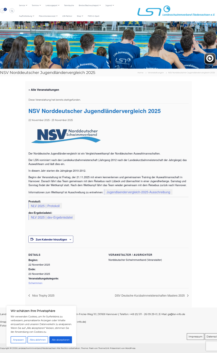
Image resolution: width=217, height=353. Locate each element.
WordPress (130, 348)
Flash (91, 348)
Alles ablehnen (38, 339)
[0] (2, 10)
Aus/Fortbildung (25, 16)
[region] (41, 326)
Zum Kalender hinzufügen (51, 239)
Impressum (195, 336)
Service (22, 5)
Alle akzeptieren (61, 339)
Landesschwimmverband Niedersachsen (36, 348)
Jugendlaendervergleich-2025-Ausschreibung (138, 192)
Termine (35, 5)
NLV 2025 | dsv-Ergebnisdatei (52, 217)
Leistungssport (51, 5)
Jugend (108, 5)
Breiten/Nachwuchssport (89, 5)
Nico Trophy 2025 (42, 295)
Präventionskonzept (47, 16)
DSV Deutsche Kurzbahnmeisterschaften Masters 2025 (150, 295)
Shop (79, 16)
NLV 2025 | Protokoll (45, 205)
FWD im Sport (93, 16)
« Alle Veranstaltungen (43, 90)
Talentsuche (69, 5)
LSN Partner (67, 16)
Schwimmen (35, 283)
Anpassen (18, 339)
